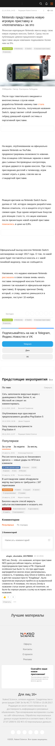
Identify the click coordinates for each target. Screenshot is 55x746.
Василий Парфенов (25, 408)
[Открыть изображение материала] (27, 70)
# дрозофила (33, 509)
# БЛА (34, 467)
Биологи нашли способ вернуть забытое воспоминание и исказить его (22, 503)
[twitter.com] (13, 732)
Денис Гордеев (24, 421)
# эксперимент (18, 512)
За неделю (19, 446)
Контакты (27, 649)
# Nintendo (19, 49)
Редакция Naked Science (27, 10)
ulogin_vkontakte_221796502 (19, 556)
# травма (22, 493)
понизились (8, 224)
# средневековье (9, 493)
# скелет (36, 490)
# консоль (6, 52)
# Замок (18, 490)
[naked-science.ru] (42, 732)
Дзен (27, 350)
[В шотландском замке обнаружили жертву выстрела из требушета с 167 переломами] (49, 482)
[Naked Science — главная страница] (13, 3)
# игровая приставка (42, 49)
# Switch (28, 49)
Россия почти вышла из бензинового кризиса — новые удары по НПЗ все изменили (21, 460)
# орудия (26, 490)
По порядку (22, 525)
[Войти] (51, 4)
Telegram (28, 344)
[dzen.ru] (30, 732)
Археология (7, 490)
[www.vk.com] (18, 732)
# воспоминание (19, 509)
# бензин (25, 467)
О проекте (28, 654)
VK (27, 357)
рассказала (8, 277)
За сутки (6, 446)
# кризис (6, 471)
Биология (6, 509)
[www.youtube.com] (24, 732)
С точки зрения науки (11, 467)
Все (51, 379)
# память (6, 512)
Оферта (28, 644)
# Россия (22, 471)
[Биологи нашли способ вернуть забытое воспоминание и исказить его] (49, 505)
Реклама (27, 659)
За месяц (32, 446)
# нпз (14, 471)
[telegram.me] (36, 732)
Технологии (7, 49)
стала (41, 104)
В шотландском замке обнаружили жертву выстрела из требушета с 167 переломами (21, 482)
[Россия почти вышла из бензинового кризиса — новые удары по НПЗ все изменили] (49, 460)
